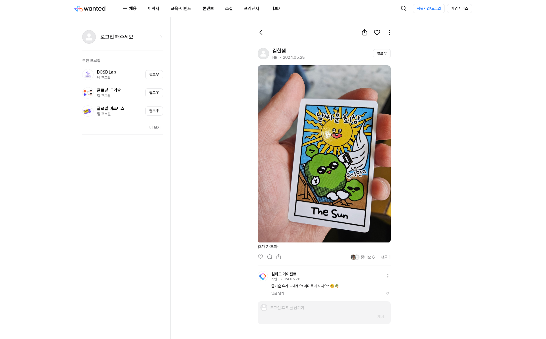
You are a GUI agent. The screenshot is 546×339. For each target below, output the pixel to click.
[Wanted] (98, 8)
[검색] (403, 8)
